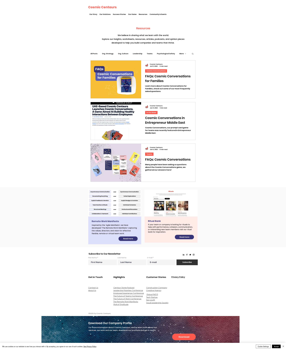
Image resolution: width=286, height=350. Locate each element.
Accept (276, 346)
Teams (149, 54)
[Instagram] (193, 255)
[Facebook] (187, 255)
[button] (105, 14)
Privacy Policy (178, 277)
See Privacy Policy (89, 346)
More (181, 54)
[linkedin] (183, 255)
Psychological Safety (166, 54)
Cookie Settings (263, 346)
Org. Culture (123, 54)
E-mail (149, 257)
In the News (151, 112)
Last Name (122, 257)
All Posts (94, 54)
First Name (92, 257)
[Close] (283, 346)
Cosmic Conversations (156, 71)
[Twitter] (190, 255)
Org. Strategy (108, 54)
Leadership (137, 54)
